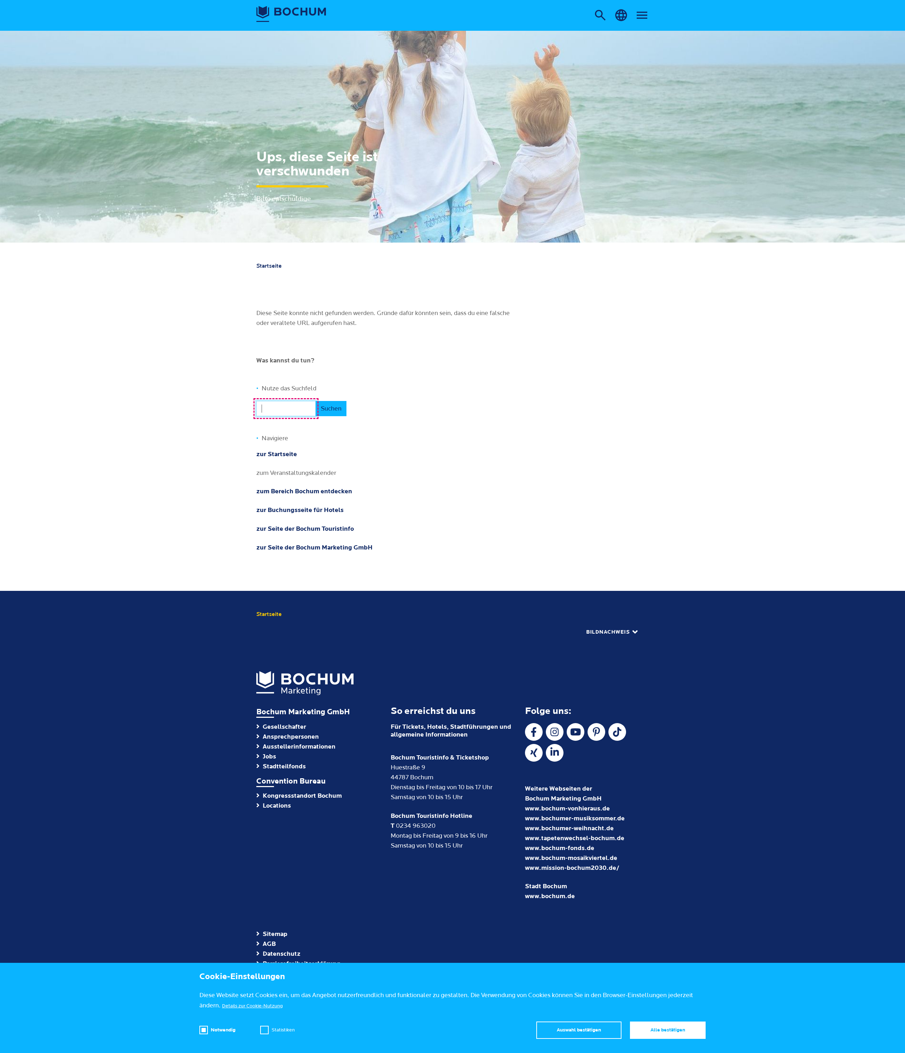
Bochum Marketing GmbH (303, 712)
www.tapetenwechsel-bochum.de (574, 838)
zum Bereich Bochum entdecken (304, 491)
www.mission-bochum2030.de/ (572, 868)
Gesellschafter (284, 727)
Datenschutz (281, 954)
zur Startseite (276, 454)
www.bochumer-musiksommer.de (575, 818)
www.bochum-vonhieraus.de (567, 808)
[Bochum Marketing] (291, 14)
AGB (269, 944)
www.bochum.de (550, 896)
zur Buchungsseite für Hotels (300, 510)
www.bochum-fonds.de (559, 848)
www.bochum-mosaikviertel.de (571, 858)
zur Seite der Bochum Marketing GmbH (314, 547)
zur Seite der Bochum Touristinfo (305, 529)
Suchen (331, 409)
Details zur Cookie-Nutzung (252, 1006)
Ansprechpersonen (291, 737)
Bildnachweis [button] (608, 632)
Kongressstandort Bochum (302, 796)
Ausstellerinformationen (299, 747)
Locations (277, 806)
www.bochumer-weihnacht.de (569, 828)
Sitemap (275, 934)
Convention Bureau (291, 781)
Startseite (269, 265)
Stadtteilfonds (284, 766)
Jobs (269, 756)
